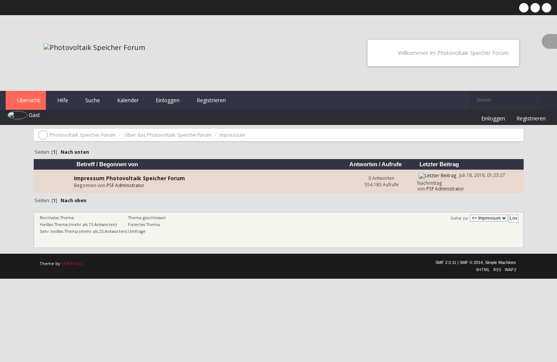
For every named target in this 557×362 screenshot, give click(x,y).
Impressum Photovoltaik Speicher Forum (129, 178)
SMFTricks (71, 263)
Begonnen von (118, 164)
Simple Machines (500, 262)
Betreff (86, 164)
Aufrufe (392, 164)
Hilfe (62, 100)
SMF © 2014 (471, 262)
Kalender (127, 100)
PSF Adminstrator (125, 185)
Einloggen (167, 100)
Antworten (363, 164)
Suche (92, 100)
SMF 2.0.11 (445, 262)
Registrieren (210, 100)
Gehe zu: (460, 218)
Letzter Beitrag (439, 164)
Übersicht (28, 100)
